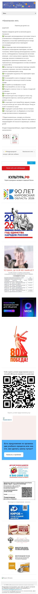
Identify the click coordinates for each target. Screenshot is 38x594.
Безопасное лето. (29, 151)
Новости (2, 144)
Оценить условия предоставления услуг (19, 412)
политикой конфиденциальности (12, 589)
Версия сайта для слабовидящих (15, 168)
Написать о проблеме (13, 455)
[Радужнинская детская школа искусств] (19, 8)
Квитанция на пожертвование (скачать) (19, 502)
